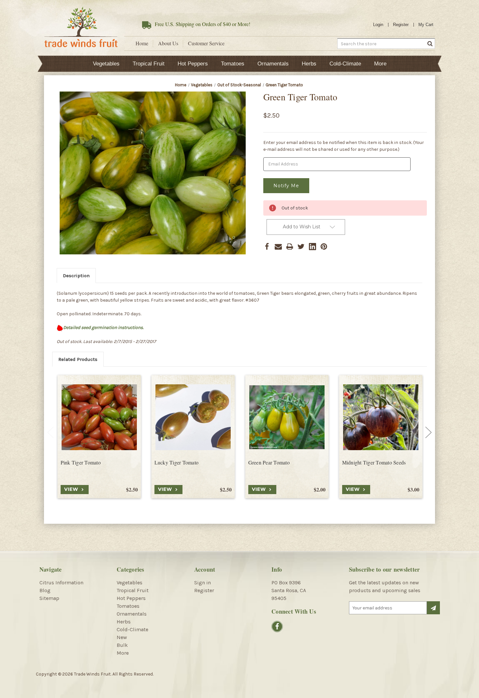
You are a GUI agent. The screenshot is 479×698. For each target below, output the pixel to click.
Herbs (309, 64)
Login (378, 24)
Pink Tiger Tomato (81, 462)
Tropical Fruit (149, 64)
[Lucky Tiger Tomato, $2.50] (193, 417)
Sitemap (49, 598)
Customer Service (206, 43)
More (380, 64)
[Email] (278, 246)
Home (142, 43)
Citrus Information (61, 582)
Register (401, 24)
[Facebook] (266, 246)
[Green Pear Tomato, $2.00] (287, 417)
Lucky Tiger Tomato (176, 462)
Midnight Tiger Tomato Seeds (374, 462)
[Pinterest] (323, 246)
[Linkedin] (312, 246)
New (122, 637)
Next (428, 432)
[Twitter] (301, 246)
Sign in (202, 582)
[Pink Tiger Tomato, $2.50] (99, 417)
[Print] (289, 246)
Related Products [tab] (77, 359)
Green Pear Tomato (269, 462)
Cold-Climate (345, 64)
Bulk (122, 645)
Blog (45, 590)
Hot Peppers (193, 64)
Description (76, 275)
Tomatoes (232, 64)
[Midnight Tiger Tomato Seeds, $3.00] (380, 417)
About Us (168, 43)
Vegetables (106, 64)
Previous (50, 432)
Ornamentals (273, 64)
